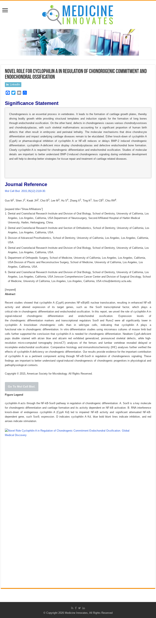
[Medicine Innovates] (78, 14)
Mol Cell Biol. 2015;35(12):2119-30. (25, 191)
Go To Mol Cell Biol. (21, 386)
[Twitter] (79, 608)
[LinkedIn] (83, 608)
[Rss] (72, 608)
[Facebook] (76, 608)
